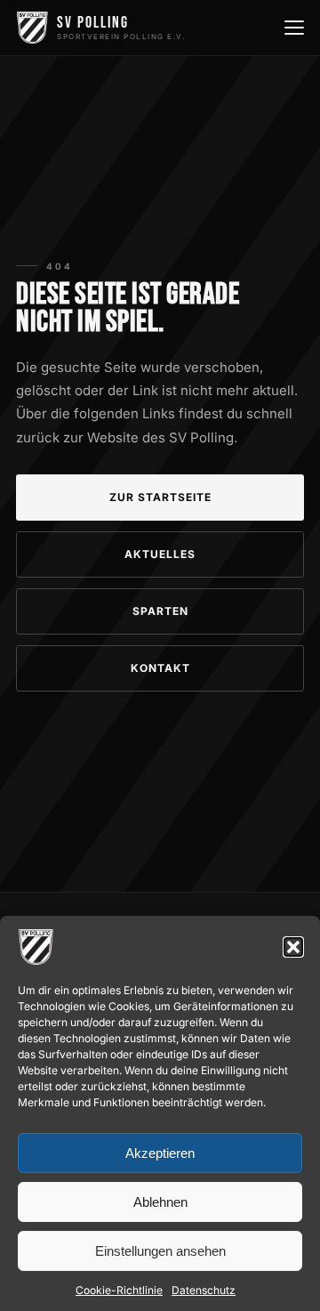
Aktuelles (160, 554)
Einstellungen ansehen (160, 1250)
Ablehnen (160, 1202)
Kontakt (160, 668)
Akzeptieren (160, 1153)
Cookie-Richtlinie (119, 1290)
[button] (293, 947)
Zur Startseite (160, 497)
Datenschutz (204, 1290)
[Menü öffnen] (292, 27)
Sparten (160, 611)
